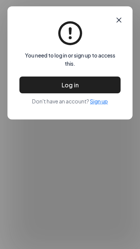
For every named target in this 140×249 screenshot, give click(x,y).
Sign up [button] (99, 101)
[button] (119, 20)
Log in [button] (70, 85)
